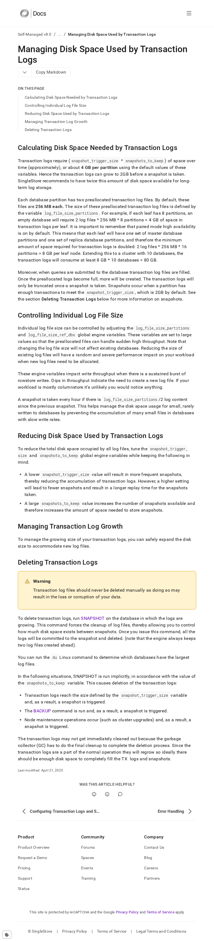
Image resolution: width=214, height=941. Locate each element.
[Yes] (94, 794)
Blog (148, 857)
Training (88, 878)
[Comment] (120, 794)
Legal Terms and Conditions (161, 931)
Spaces (87, 857)
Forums (88, 847)
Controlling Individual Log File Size (55, 105)
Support (25, 878)
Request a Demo (32, 857)
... (60, 34)
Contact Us (154, 847)
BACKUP (42, 710)
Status (24, 888)
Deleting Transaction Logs (48, 129)
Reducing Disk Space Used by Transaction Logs (67, 113)
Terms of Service (160, 912)
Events (87, 868)
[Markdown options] (24, 72)
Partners (152, 878)
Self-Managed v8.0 (35, 34)
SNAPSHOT (93, 618)
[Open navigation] (189, 13)
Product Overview (34, 847)
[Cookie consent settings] (6, 934)
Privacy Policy (127, 912)
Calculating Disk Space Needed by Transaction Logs (71, 97)
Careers (151, 868)
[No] (107, 794)
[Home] (33, 13)
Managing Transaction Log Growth (56, 121)
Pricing (24, 868)
